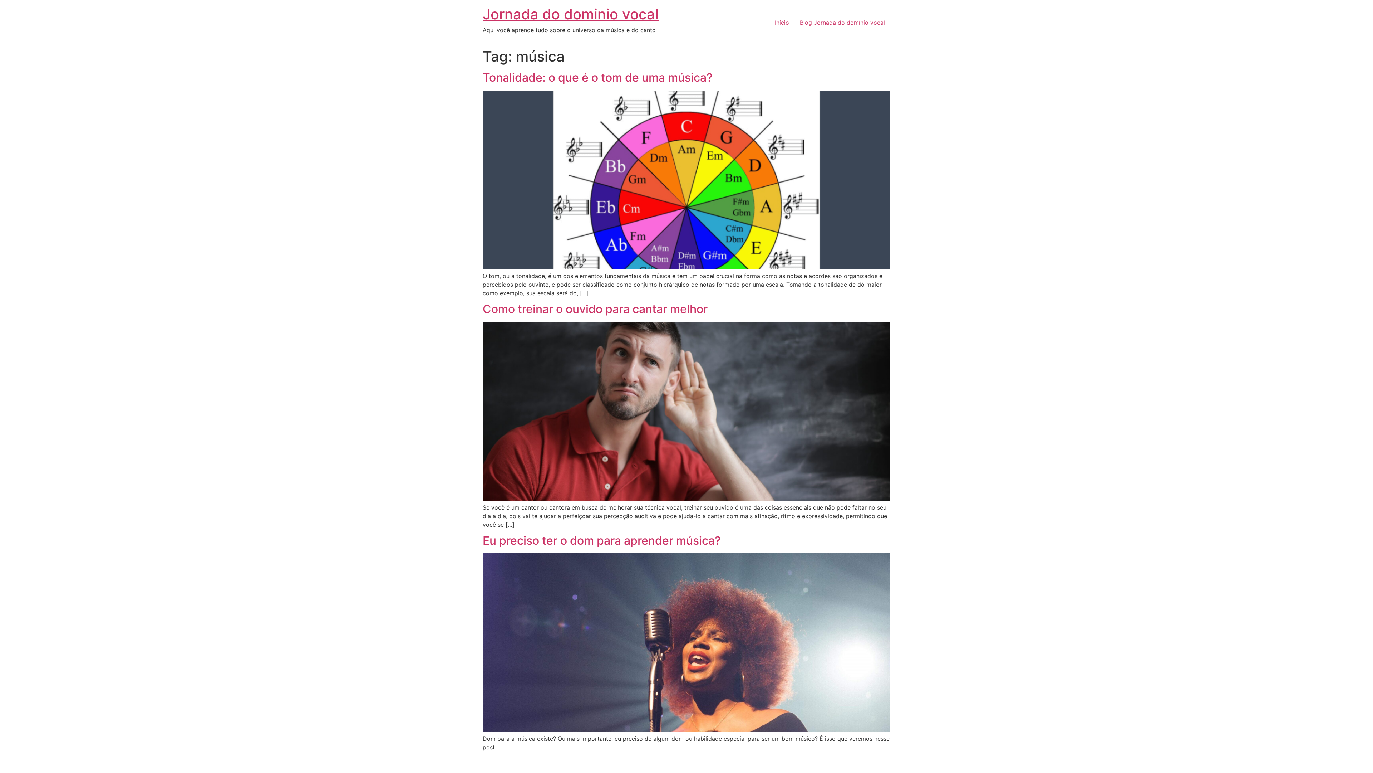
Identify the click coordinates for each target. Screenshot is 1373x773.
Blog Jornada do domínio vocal (842, 22)
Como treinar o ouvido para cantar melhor (595, 309)
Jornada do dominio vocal (571, 14)
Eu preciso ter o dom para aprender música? (602, 541)
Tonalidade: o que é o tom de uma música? (598, 77)
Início (782, 22)
